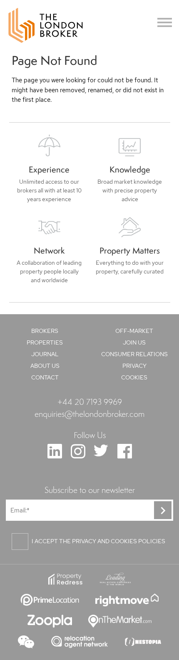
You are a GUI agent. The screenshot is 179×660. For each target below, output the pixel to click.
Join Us (134, 342)
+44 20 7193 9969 (89, 401)
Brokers (44, 331)
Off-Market (134, 331)
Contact (45, 377)
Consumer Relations (134, 354)
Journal (45, 354)
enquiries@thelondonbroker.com (89, 413)
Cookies (134, 377)
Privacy (134, 365)
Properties (45, 342)
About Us (45, 365)
